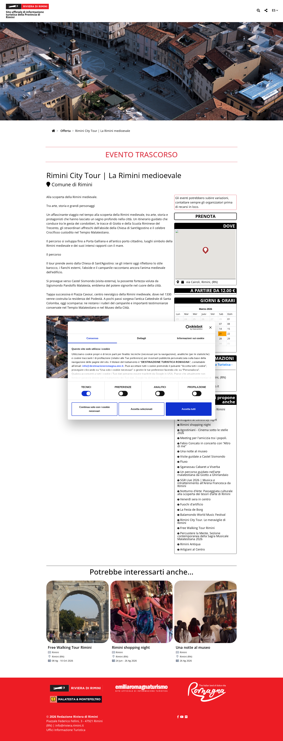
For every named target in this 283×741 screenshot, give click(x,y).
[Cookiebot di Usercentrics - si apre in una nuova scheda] (188, 327)
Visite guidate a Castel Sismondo (202, 456)
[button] (258, 11)
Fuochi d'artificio (191, 504)
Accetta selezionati (141, 409)
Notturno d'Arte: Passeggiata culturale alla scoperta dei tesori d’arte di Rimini (205, 492)
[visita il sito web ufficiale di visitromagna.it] (207, 692)
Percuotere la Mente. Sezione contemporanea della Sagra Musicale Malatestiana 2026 (202, 536)
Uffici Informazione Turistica (65, 730)
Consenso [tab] (92, 338)
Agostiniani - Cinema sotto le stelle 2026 (202, 431)
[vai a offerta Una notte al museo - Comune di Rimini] (205, 612)
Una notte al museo (193, 451)
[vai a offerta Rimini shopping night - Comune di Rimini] (141, 612)
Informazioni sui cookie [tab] (190, 338)
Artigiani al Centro (192, 549)
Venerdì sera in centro (195, 499)
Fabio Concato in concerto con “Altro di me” (203, 445)
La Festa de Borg (191, 509)
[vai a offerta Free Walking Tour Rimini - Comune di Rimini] (77, 612)
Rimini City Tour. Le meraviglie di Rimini (201, 521)
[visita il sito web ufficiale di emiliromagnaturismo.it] (141, 688)
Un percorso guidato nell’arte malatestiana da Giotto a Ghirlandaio (202, 473)
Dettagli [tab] (141, 338)
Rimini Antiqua (189, 544)
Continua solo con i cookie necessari (94, 409)
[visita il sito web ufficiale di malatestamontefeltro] (76, 701)
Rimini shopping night (195, 424)
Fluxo (183, 461)
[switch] (123, 393)
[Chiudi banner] (210, 327)
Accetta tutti (189, 409)
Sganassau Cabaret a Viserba (199, 466)
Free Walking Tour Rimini (197, 527)
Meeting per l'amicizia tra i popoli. (203, 437)
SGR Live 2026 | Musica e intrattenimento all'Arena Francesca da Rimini (204, 483)
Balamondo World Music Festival (202, 514)
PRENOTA (205, 216)
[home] (53, 131)
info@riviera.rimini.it (69, 725)
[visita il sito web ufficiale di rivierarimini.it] (76, 686)
